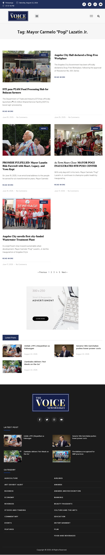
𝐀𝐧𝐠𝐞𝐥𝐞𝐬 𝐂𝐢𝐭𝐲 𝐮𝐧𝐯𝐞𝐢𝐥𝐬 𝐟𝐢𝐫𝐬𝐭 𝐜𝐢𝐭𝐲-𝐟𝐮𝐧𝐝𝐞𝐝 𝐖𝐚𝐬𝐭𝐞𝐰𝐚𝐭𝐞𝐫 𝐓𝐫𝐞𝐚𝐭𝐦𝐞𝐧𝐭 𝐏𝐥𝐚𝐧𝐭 (23, 237)
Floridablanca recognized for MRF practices (83, 452)
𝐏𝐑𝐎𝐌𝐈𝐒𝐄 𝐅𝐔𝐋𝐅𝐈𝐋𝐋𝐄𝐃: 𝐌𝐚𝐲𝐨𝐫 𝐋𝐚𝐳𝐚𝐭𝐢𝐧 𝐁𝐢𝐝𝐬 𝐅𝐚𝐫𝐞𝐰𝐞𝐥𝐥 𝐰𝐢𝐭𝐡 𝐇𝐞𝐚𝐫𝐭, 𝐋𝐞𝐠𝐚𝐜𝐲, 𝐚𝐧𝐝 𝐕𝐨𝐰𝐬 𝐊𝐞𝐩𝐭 (25, 166)
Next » (64, 272)
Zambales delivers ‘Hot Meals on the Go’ (35, 363)
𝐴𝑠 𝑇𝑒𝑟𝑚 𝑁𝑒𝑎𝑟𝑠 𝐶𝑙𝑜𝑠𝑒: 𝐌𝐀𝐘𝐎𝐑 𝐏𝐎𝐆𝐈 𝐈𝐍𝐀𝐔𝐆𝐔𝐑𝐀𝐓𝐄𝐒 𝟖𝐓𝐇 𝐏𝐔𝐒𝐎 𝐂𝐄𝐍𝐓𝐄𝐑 (75, 164)
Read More (8, 111)
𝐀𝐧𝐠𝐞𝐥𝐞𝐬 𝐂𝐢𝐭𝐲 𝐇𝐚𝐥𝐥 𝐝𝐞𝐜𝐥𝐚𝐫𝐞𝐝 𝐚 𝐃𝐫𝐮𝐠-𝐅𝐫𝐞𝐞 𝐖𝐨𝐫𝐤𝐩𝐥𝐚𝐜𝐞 (76, 56)
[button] (37, 16)
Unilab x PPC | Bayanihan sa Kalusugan (37, 347)
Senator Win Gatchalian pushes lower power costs (88, 347)
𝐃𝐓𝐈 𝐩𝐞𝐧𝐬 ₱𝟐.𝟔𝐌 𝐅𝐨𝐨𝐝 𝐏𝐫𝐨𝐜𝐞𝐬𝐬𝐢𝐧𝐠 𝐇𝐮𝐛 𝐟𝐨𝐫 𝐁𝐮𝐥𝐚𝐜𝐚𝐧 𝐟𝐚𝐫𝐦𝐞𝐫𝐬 (25, 90)
